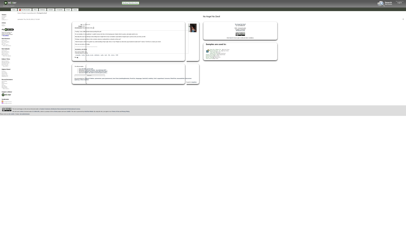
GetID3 (69, 111)
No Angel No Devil (7, 101)
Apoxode (3, 85)
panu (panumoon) (107, 78)
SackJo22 (145, 78)
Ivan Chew (226, 49)
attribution (96, 55)
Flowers (3, 71)
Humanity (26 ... (6, 64)
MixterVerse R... (6, 54)
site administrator (25, 114)
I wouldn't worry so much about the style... (96, 71)
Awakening (4, 40)
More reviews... (6, 88)
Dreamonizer (4, 83)
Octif (155, 78)
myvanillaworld (86, 24)
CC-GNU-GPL (36, 111)
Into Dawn (4, 72)
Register (3, 25)
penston (217, 55)
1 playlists (194, 82)
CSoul (82, 79)
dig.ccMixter (6, 35)
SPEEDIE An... (5, 76)
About (3, 18)
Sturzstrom (217, 57)
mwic (3, 84)
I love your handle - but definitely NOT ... (96, 70)
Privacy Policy (126, 111)
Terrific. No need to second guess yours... (95, 72)
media (83, 55)
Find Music (4, 16)
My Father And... (6, 41)
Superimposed (5, 60)
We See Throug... (6, 61)
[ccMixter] (10, 4)
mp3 (106, 55)
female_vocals (89, 55)
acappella (77, 55)
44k (109, 55)
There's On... (5, 74)
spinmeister (98, 78)
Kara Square (4, 86)
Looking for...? (5, 19)
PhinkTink (173, 78)
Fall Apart (213, 52)
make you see (214, 53)
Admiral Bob (4, 81)
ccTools (55, 111)
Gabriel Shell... (5, 87)
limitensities (209, 55)
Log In (400, 2)
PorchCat (132, 78)
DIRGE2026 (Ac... (6, 63)
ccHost (22, 111)
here (231, 38)
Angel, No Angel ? (211, 54)
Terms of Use (115, 111)
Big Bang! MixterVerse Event (130, 3)
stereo (112, 55)
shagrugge (139, 78)
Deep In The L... (6, 42)
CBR (117, 55)
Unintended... (5, 73)
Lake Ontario (5, 53)
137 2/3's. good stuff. (87, 68)
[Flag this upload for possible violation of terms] (403, 19)
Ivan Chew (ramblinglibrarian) (121, 78)
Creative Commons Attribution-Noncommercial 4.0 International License (60, 109)
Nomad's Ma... (5, 75)
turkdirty (150, 78)
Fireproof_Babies (89, 78)
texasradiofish (181, 78)
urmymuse (223, 53)
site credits (11, 114)
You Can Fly (209, 58)
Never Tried (209, 57)
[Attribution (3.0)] (240, 35)
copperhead (160, 78)
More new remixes (7, 45)
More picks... (6, 66)
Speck (3, 82)
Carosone (167, 78)
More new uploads (7, 55)
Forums (3, 17)
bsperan (86, 79)
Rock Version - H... (215, 50)
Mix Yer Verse (5, 44)
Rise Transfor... (5, 65)
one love (4, 43)
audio (102, 55)
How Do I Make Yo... (216, 49)
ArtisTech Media (88, 111)
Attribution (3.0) (240, 30)
